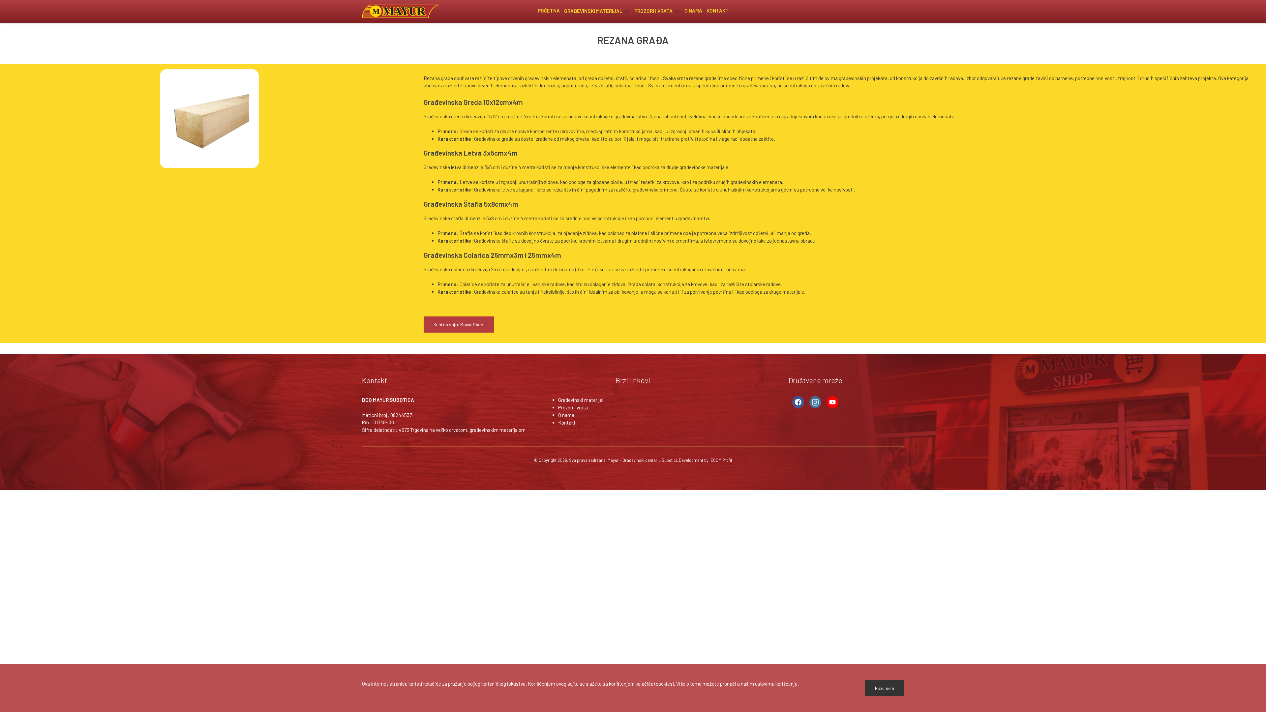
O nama (693, 11)
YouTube (832, 402)
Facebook (798, 402)
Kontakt (718, 11)
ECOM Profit (721, 460)
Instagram (815, 402)
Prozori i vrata (654, 11)
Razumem (884, 688)
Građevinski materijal (593, 11)
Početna (549, 11)
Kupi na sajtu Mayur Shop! (459, 324)
